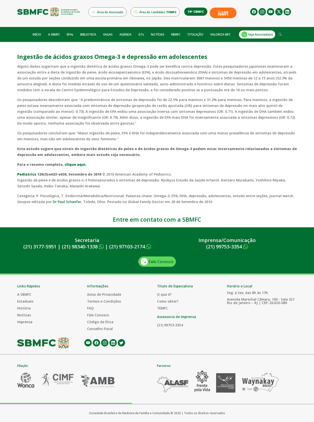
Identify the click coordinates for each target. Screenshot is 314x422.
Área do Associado (109, 12)
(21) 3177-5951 (39, 246)
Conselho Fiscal (100, 328)
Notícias (24, 315)
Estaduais (25, 301)
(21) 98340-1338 (80, 246)
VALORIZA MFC (220, 34)
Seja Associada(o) (260, 34)
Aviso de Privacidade (104, 294)
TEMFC (162, 308)
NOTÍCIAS (157, 34)
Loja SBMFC (223, 13)
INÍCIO (37, 34)
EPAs (70, 34)
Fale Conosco (160, 261)
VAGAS (108, 34)
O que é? (164, 294)
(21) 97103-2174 (127, 246)
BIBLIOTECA (88, 34)
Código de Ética (100, 322)
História (24, 308)
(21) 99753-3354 (224, 246)
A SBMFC (54, 34)
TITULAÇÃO (195, 34)
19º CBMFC (196, 12)
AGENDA (125, 34)
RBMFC (175, 34)
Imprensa (24, 322)
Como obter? (168, 301)
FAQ (90, 308)
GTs (141, 34)
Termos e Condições (104, 301)
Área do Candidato (158, 12)
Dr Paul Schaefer (67, 201)
